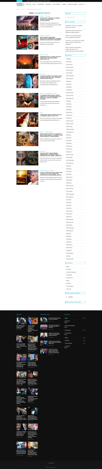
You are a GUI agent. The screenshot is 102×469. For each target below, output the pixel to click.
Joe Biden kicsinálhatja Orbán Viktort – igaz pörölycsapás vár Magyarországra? (21, 433)
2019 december (69, 253)
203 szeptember (70, 258)
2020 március (69, 244)
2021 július (68, 199)
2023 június (68, 137)
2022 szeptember (70, 160)
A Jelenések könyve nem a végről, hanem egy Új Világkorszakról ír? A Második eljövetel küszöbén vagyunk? (50, 97)
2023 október (69, 126)
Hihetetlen (28, 4)
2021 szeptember (70, 194)
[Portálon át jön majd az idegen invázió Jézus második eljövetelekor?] (27, 23)
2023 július (68, 135)
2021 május (68, 205)
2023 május (68, 140)
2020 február (69, 247)
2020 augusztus (69, 230)
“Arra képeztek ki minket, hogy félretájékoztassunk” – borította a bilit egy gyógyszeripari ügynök (33, 452)
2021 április (69, 208)
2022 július (68, 166)
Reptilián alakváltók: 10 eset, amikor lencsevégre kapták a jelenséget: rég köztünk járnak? (21, 364)
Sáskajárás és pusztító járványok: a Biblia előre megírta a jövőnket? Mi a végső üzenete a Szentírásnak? (51, 135)
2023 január (69, 151)
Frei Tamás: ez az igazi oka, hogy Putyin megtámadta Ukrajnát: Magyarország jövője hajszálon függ (21, 381)
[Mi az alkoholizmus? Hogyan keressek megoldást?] (21, 320)
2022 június (68, 168)
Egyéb (67, 266)
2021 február (69, 213)
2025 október (69, 73)
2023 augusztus (69, 132)
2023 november (69, 123)
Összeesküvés (41, 4)
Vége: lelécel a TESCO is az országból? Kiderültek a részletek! (54, 326)
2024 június (68, 104)
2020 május (68, 239)
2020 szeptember (70, 227)
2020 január (69, 250)
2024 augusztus (69, 98)
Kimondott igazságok (72, 4)
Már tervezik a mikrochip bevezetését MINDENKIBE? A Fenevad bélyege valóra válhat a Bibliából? (50, 38)
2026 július (68, 58)
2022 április (69, 174)
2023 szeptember (70, 129)
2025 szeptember (70, 75)
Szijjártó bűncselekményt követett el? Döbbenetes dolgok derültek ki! (54, 334)
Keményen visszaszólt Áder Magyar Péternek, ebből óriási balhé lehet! (55, 342)
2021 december (69, 185)
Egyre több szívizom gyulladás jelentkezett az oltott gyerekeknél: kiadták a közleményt (21, 451)
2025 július (68, 81)
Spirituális (68, 283)
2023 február (69, 149)
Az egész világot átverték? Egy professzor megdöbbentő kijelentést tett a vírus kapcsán (32, 328)
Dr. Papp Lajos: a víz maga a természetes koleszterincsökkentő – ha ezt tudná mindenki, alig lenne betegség (32, 434)
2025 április (69, 87)
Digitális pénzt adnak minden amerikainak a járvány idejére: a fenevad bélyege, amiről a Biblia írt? (51, 154)
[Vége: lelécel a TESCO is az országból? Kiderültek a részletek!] (43, 327)
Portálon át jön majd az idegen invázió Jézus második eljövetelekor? (49, 19)
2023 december (69, 120)
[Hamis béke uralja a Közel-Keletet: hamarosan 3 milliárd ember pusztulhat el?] (27, 61)
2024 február (69, 115)
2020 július (68, 233)
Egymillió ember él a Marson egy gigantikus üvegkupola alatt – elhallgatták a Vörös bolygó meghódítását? (32, 381)
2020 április (69, 242)
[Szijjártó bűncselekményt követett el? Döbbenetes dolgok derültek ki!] (43, 335)
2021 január (69, 216)
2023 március (69, 146)
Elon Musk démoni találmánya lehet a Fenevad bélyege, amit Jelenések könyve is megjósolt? (51, 77)
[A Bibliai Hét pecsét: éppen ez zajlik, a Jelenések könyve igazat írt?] (27, 119)
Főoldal (17, 9)
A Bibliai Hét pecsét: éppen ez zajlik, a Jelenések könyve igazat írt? (51, 115)
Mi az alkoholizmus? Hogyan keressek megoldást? (20, 326)
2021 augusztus (69, 197)
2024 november (69, 95)
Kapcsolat (81, 4)
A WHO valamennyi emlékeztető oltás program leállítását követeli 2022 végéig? (32, 364)
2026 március (69, 64)
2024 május (68, 106)
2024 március (69, 112)
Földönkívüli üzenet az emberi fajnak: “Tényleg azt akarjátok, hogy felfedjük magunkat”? (33, 398)
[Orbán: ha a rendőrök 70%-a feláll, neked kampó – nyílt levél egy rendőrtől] (21, 339)
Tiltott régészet (56, 4)
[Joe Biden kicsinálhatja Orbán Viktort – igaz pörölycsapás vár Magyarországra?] (21, 427)
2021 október (69, 191)
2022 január (69, 182)
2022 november (69, 154)
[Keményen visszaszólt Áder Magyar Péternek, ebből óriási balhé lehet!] (43, 343)
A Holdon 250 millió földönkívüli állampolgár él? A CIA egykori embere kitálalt (21, 417)
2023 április (69, 143)
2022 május (68, 171)
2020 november (69, 222)
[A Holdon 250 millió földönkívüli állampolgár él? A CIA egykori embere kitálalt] (21, 411)
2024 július (68, 101)
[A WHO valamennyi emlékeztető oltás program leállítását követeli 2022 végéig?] (33, 357)
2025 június (68, 84)
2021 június (68, 202)
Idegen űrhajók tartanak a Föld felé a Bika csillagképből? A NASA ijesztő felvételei (33, 417)
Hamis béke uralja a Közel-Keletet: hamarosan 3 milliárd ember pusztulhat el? (50, 58)
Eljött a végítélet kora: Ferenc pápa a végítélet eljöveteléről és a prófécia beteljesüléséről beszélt (51, 174)
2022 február (69, 180)
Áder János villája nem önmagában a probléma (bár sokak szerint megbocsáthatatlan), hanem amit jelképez (74, 49)
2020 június (68, 236)
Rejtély (34, 4)
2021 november (69, 188)
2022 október (69, 157)
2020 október (69, 225)
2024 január (69, 118)
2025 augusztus (69, 78)
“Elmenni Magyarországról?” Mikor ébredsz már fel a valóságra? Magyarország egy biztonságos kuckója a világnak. (21, 400)
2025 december (69, 67)
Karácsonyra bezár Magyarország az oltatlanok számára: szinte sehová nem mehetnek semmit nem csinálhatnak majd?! (33, 346)
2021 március (69, 211)
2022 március (69, 177)
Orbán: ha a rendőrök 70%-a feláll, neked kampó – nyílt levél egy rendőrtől (21, 345)
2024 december (69, 92)
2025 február (69, 89)
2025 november (69, 70)
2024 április (69, 109)
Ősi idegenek (48, 4)
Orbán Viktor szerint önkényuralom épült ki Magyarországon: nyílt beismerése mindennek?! (74, 42)
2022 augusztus (69, 163)
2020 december (69, 219)
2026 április (69, 61)
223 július (68, 256)
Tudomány (64, 4)
